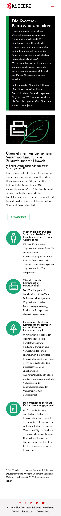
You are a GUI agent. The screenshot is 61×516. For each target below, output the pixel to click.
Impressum (27, 511)
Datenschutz (43, 511)
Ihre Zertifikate (19, 216)
